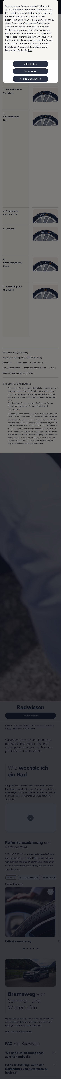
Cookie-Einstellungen (30, 78)
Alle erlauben (30, 64)
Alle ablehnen (30, 71)
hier (30, 50)
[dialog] (30, 539)
